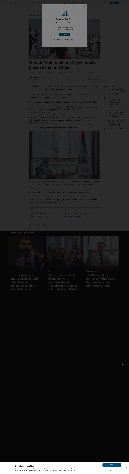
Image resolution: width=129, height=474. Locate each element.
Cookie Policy (72, 470)
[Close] (126, 468)
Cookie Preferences (111, 471)
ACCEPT (111, 465)
